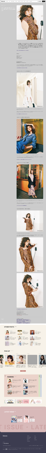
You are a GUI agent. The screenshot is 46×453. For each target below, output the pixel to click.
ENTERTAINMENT (12, 1)
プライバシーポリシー (41, 445)
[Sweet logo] (3, 1)
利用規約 (33, 445)
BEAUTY (24, 1)
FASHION (7, 1)
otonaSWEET (30, 1)
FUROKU (16, 1)
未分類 (2, 5)
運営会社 (35, 445)
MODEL (22, 1)
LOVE (9, 1)
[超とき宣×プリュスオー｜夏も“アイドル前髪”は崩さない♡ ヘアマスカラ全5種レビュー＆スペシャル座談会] (32, 360)
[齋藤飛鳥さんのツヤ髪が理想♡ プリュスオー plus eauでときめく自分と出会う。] (21, 360)
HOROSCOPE (19, 1)
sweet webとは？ (30, 445)
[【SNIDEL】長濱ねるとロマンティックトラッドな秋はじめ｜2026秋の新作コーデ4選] (9, 360)
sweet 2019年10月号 (19, 315)
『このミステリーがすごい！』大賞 (14, 449)
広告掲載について (37, 445)
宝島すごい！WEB (10, 449)
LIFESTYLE (27, 1)
